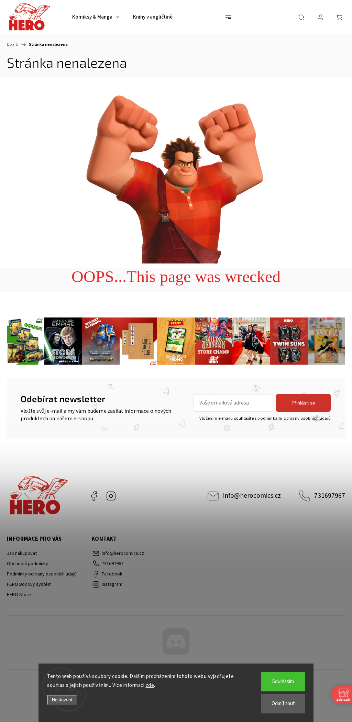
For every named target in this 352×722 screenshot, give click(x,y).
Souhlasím (283, 681)
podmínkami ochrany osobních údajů (294, 418)
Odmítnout (283, 703)
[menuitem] (95, 17)
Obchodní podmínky (27, 563)
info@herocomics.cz (252, 495)
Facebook (94, 496)
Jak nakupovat (22, 553)
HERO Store (19, 594)
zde (150, 685)
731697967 (329, 495)
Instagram (111, 496)
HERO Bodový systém (29, 584)
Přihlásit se (303, 403)
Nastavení (62, 699)
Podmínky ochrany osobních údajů (42, 574)
